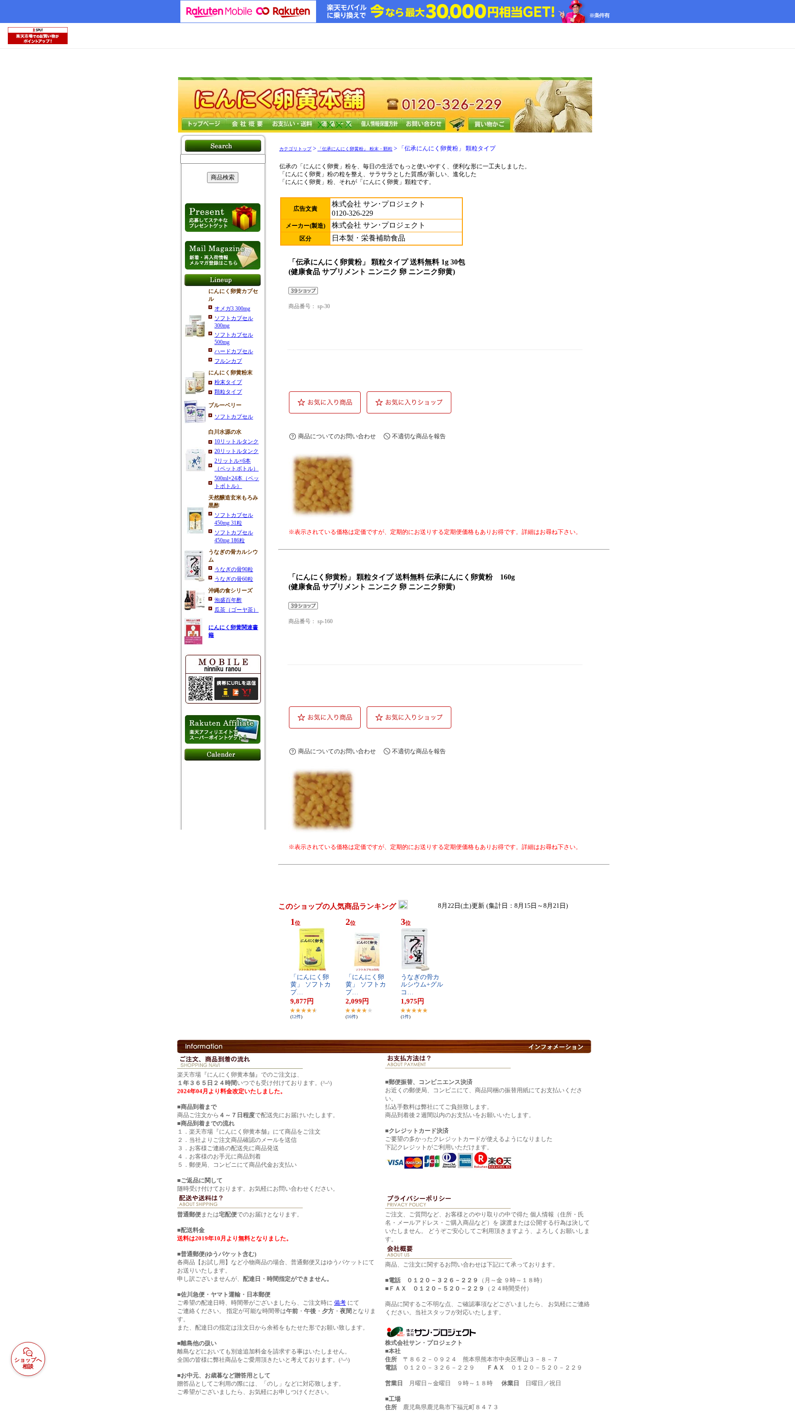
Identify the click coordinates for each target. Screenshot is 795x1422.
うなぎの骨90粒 (233, 569)
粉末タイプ (228, 382)
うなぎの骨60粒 (233, 579)
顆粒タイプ (228, 392)
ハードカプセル (233, 351)
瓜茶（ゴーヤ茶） (236, 610)
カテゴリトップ (295, 148)
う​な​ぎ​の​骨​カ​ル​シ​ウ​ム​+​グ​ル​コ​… (422, 985)
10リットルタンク (236, 441)
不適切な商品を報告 (419, 436)
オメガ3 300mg (232, 308)
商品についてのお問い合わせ (337, 436)
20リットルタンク (236, 451)
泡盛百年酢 (228, 600)
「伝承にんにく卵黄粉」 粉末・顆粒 (354, 148)
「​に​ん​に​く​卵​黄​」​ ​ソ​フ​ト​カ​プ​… (310, 985)
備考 (340, 1302)
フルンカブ (228, 361)
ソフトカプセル (233, 416)
